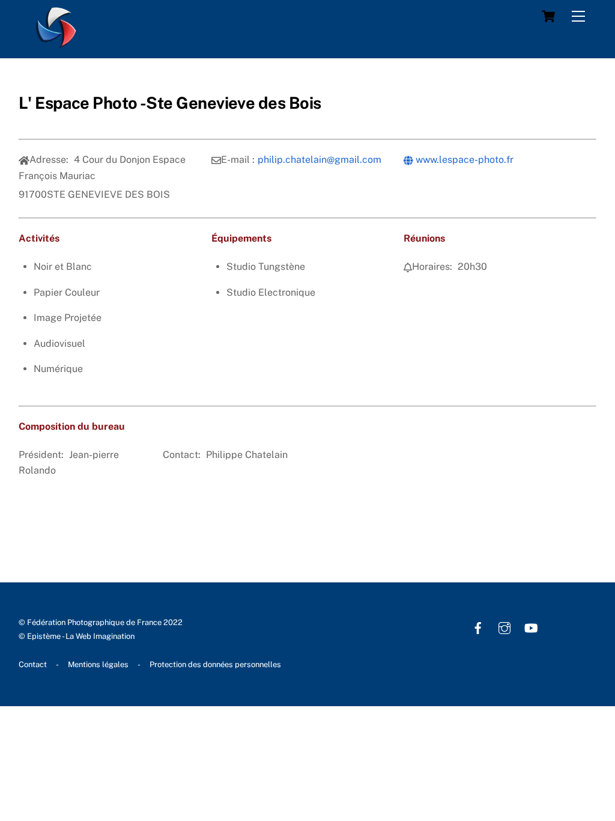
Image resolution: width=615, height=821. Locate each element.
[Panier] (548, 16)
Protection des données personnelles (215, 664)
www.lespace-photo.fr (463, 159)
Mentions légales (98, 664)
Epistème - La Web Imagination (81, 636)
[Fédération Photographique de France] (56, 42)
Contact (33, 664)
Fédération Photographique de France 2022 (105, 622)
